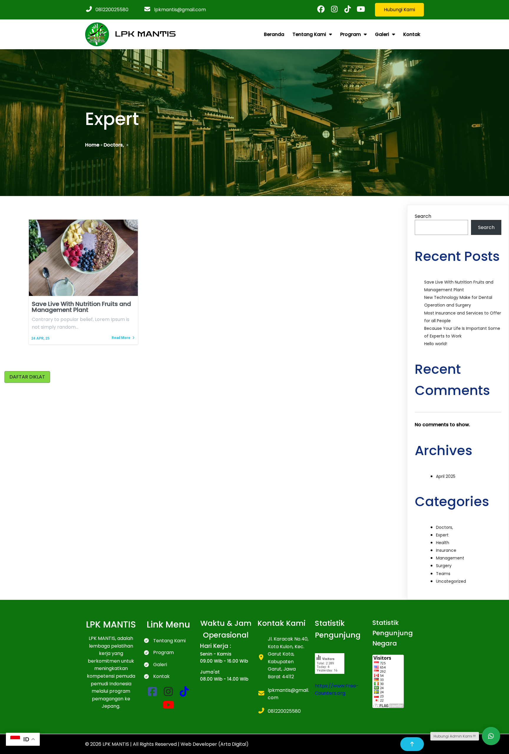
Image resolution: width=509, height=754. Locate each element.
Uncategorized (451, 581)
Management (450, 558)
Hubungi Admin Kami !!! (455, 736)
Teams (443, 574)
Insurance (446, 550)
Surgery (444, 566)
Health (442, 543)
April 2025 (445, 476)
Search (423, 216)
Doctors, (114, 144)
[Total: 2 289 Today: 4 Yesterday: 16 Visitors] (329, 678)
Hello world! (435, 344)
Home (92, 144)
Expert (442, 535)
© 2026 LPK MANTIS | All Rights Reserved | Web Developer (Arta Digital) (167, 744)
